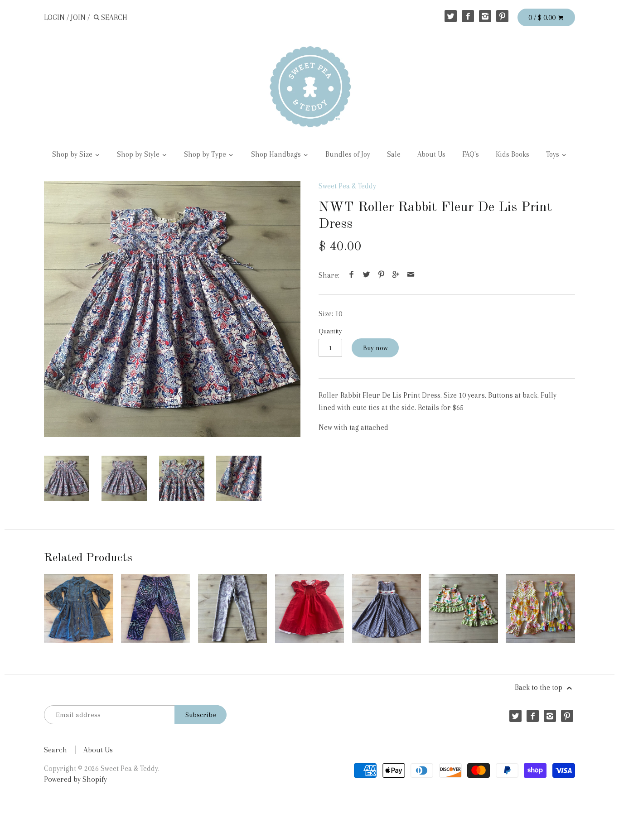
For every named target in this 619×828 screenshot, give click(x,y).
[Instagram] (485, 16)
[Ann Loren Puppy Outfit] (463, 608)
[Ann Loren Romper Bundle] (540, 608)
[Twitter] (451, 16)
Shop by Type (206, 154)
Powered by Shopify (75, 779)
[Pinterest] (502, 16)
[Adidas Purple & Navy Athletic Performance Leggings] (155, 608)
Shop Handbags (277, 154)
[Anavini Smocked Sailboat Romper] (386, 608)
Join (78, 17)
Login (54, 17)
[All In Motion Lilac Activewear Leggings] (232, 608)
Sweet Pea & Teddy (347, 186)
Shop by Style (139, 154)
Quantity (330, 331)
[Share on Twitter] (367, 275)
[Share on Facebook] (352, 275)
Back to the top (539, 687)
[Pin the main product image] (381, 275)
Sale (394, 154)
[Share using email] (411, 275)
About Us (431, 154)
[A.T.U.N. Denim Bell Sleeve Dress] (78, 608)
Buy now (375, 348)
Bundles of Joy (347, 154)
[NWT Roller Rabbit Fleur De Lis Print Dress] (172, 309)
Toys (553, 154)
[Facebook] (468, 16)
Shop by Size (73, 154)
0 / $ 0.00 (542, 17)
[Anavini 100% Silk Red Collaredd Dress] (309, 608)
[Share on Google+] (396, 275)
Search (55, 750)
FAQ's (470, 154)
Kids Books (512, 154)
